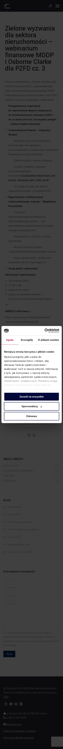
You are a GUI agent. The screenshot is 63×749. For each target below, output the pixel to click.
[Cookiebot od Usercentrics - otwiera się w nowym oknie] (45, 330)
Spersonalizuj (30, 406)
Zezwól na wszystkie (31, 396)
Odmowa (31, 416)
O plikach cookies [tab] (48, 339)
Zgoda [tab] (10, 339)
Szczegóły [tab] (27, 339)
